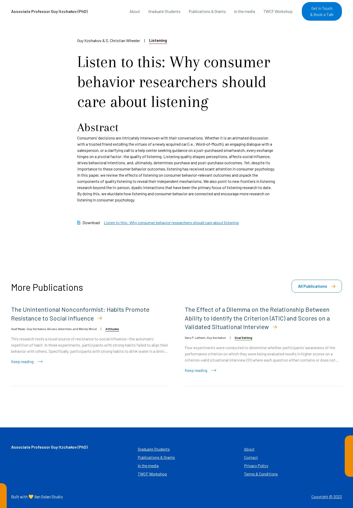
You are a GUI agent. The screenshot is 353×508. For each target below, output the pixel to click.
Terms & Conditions (261, 473)
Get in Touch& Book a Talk (322, 11)
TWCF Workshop (278, 11)
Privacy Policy (256, 465)
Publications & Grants (207, 11)
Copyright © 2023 (326, 496)
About (134, 11)
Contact (251, 457)
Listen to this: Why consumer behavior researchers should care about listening (171, 222)
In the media (244, 11)
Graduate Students (164, 11)
